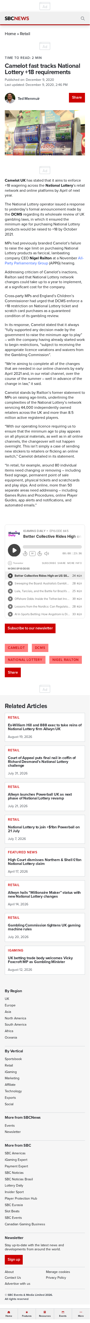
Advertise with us (17, 1283)
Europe (10, 1005)
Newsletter (13, 1131)
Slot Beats (12, 1211)
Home (10, 34)
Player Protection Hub (21, 1198)
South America (15, 1024)
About (9, 1271)
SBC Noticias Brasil (19, 1179)
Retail (25, 34)
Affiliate (10, 1084)
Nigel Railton (65, 659)
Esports (10, 1097)
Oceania (11, 1037)
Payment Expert (16, 1166)
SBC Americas (15, 1153)
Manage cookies (58, 1271)
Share (77, 97)
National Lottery (25, 659)
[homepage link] (17, 18)
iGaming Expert (16, 1159)
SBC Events (13, 1217)
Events (10, 1125)
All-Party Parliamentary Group (44, 260)
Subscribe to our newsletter (30, 628)
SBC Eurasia (14, 1205)
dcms (40, 647)
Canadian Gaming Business (25, 1224)
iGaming (11, 1071)
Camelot (16, 647)
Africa (9, 1031)
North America (15, 1018)
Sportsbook (13, 1058)
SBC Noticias (14, 1172)
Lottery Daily (14, 1185)
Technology (13, 1091)
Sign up (14, 1259)
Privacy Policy (56, 1277)
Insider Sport (14, 1192)
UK (7, 998)
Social (9, 1104)
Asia (8, 1011)
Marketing (12, 1078)
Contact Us (13, 1277)
